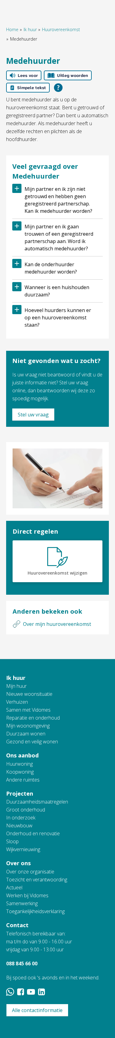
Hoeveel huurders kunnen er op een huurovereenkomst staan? (58, 317)
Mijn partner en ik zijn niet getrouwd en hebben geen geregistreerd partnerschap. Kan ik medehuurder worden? (58, 200)
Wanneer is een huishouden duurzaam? (57, 291)
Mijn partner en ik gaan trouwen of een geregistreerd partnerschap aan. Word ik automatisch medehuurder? (59, 237)
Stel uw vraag (33, 414)
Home (12, 29)
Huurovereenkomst (61, 29)
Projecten (19, 793)
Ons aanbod (22, 755)
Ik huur (30, 29)
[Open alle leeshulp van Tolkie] (58, 87)
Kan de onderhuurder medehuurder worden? (51, 268)
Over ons (18, 863)
